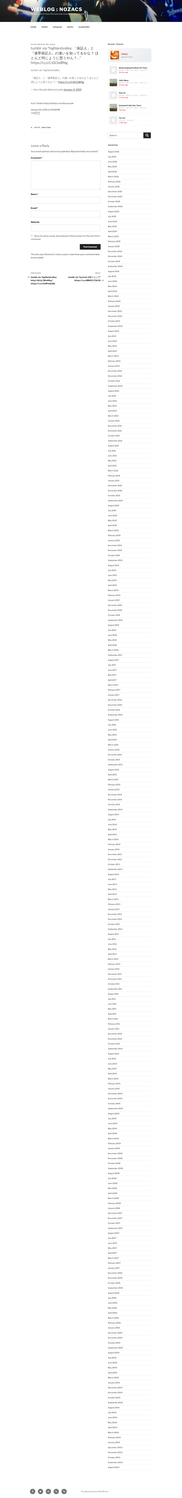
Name (34, 194)
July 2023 (112, 336)
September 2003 (115, 1462)
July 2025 (112, 216)
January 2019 (114, 600)
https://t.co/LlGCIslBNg (71, 82)
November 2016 (115, 705)
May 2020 (112, 520)
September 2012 (115, 929)
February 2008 (114, 1203)
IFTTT (37, 113)
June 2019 (112, 575)
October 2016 (114, 710)
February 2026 (114, 181)
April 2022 (112, 411)
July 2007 (112, 1238)
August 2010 (113, 1054)
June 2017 (112, 670)
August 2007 (113, 1233)
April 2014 (112, 834)
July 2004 (112, 1412)
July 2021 (112, 451)
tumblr (34, 27)
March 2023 (113, 356)
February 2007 (114, 1263)
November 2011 (115, 979)
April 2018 (112, 645)
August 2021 (113, 446)
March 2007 (113, 1258)
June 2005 (112, 1363)
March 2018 (113, 650)
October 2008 (114, 1163)
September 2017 (115, 655)
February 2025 (114, 241)
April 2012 (112, 954)
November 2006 (115, 1278)
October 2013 (114, 864)
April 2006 (112, 1313)
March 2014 (113, 839)
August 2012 (113, 934)
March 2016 (113, 745)
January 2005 (114, 1383)
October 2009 (114, 1103)
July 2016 (112, 725)
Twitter (46, 127)
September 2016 (115, 715)
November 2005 (115, 1338)
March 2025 (113, 236)
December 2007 (115, 1213)
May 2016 (112, 735)
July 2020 (112, 510)
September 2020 (115, 500)
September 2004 (115, 1402)
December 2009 (115, 1093)
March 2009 (113, 1138)
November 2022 (115, 376)
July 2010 (112, 1058)
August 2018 (113, 625)
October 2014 (114, 804)
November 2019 (115, 550)
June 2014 (112, 824)
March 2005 (113, 1377)
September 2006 (115, 1288)
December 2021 (115, 426)
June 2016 (112, 730)
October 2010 (114, 1044)
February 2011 (114, 1024)
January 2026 (114, 186)
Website (35, 222)
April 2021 (112, 466)
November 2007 (115, 1218)
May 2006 (112, 1308)
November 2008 (115, 1158)
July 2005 (112, 1358)
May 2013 (112, 889)
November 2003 (115, 1452)
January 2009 (114, 1148)
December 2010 (115, 1034)
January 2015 (114, 789)
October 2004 (114, 1397)
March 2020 (113, 530)
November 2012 (115, 919)
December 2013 (115, 854)
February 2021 (114, 475)
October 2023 (114, 321)
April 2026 (112, 171)
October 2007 (114, 1223)
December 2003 (115, 1447)
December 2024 (115, 251)
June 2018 (112, 635)
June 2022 (112, 401)
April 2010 (112, 1073)
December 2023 (115, 311)
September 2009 (115, 1108)
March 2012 (113, 959)
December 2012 (115, 914)
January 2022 (114, 421)
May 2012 (112, 949)
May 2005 (112, 1367)
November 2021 (115, 431)
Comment (37, 158)
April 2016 (112, 740)
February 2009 (114, 1143)
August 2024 (113, 271)
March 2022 (113, 416)
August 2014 (113, 814)
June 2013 (112, 884)
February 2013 (114, 904)
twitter (45, 27)
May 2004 (112, 1422)
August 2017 (113, 660)
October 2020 (114, 495)
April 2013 (112, 894)
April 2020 (112, 525)
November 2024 (115, 256)
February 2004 (114, 1437)
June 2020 (112, 515)
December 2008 (115, 1153)
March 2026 (113, 176)
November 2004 (115, 1392)
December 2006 (115, 1273)
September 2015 (115, 764)
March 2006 (113, 1318)
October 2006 (114, 1283)
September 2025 (115, 206)
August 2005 (113, 1353)
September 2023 (115, 326)
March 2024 (113, 296)
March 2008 (113, 1198)
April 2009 (112, 1133)
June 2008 (112, 1183)
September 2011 (115, 989)
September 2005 (115, 1348)
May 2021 (112, 460)
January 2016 (114, 750)
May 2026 (112, 166)
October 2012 (114, 924)
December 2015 (115, 754)
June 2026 (112, 161)
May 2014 (112, 829)
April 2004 (112, 1427)
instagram (57, 27)
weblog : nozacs (56, 9)
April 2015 (112, 774)
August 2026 (113, 151)
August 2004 (113, 1407)
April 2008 (112, 1193)
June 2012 (112, 944)
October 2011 (114, 984)
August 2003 (113, 1467)
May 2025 (112, 226)
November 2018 (115, 610)
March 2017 (113, 685)
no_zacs (50, 44)
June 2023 (112, 341)
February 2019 (114, 595)
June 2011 (112, 1004)
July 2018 (112, 630)
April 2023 (112, 351)
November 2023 (115, 316)
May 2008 (112, 1188)
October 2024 (114, 261)
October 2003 (114, 1457)
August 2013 (113, 874)
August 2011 (113, 994)
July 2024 (112, 276)
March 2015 (113, 779)
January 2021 (113, 480)
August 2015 (113, 770)
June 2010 (112, 1064)
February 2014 (114, 844)
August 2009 (113, 1113)
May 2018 (112, 640)
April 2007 (112, 1253)
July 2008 (112, 1178)
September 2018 (115, 620)
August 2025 (113, 211)
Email (34, 208)
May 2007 (112, 1248)
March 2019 (113, 590)
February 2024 (114, 301)
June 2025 (112, 221)
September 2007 (115, 1228)
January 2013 (114, 909)
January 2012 (113, 969)
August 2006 (113, 1293)
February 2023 (114, 361)
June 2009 (112, 1123)
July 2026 (112, 157)
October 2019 (114, 555)
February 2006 (114, 1323)
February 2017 (114, 690)
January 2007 (114, 1268)
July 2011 (112, 999)
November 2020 (115, 490)
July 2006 (112, 1298)
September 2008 (115, 1168)
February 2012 (114, 964)
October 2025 (114, 201)
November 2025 (115, 196)
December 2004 (115, 1387)
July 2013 (112, 879)
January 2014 (114, 849)
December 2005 (115, 1333)
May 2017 (112, 675)
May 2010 (112, 1068)
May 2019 (112, 580)
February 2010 (114, 1083)
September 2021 (115, 441)
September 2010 (115, 1048)
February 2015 (114, 784)
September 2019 (115, 560)
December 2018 (115, 605)
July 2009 (112, 1118)
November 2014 (115, 799)
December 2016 (115, 700)
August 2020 (113, 505)
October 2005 (114, 1343)
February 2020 (114, 535)
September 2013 (115, 869)
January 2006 (114, 1328)
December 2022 (115, 371)
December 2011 (115, 974)
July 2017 (112, 665)
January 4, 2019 (72, 89)
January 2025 (114, 246)
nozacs (124, 54)
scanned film (84, 27)
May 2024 (112, 286)
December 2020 (115, 485)
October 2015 (114, 760)
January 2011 (113, 1029)
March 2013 (113, 899)
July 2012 (112, 939)
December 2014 (115, 794)
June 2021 (112, 456)
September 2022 (115, 386)
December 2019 (115, 545)
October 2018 (114, 615)
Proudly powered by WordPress (94, 1491)
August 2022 (113, 391)
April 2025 (112, 231)
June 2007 (112, 1243)
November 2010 (115, 1039)
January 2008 (114, 1208)
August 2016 (113, 720)
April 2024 (112, 291)
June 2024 (112, 281)
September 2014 (115, 809)
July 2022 (112, 396)
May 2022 (112, 406)
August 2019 (113, 565)
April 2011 (112, 1014)
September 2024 (115, 266)
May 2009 (112, 1128)
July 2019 (112, 570)
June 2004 (112, 1417)
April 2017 (112, 680)
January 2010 (114, 1088)
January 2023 (114, 366)
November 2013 (115, 859)
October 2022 (114, 381)
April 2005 (112, 1373)
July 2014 (112, 819)
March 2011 (113, 1019)
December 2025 (115, 191)
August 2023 (113, 331)
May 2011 (112, 1009)
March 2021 (113, 470)
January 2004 (114, 1442)
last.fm (70, 27)
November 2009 (115, 1098)
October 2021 (114, 436)
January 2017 (113, 695)
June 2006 (112, 1303)
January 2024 (114, 306)
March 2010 (113, 1078)
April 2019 (112, 585)
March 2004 (113, 1432)
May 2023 (112, 346)
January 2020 (114, 540)
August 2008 (113, 1173)
